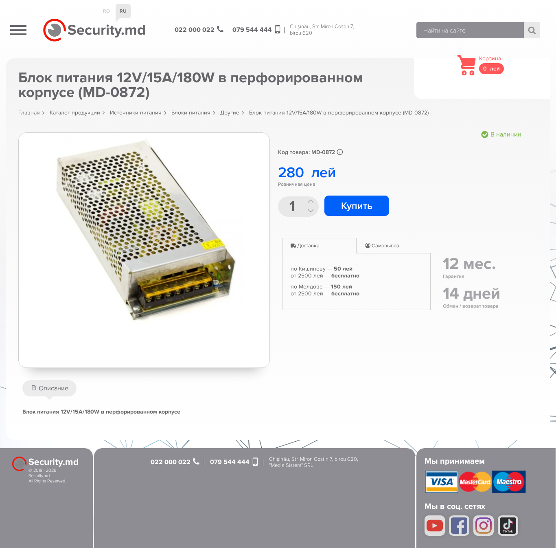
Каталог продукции (75, 112)
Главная (29, 112)
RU (123, 11)
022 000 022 (195, 30)
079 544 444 (253, 30)
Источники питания (136, 112)
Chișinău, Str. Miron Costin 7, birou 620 (322, 30)
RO (106, 11)
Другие (229, 112)
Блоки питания (190, 112)
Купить (356, 206)
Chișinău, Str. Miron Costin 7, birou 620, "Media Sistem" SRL (313, 462)
